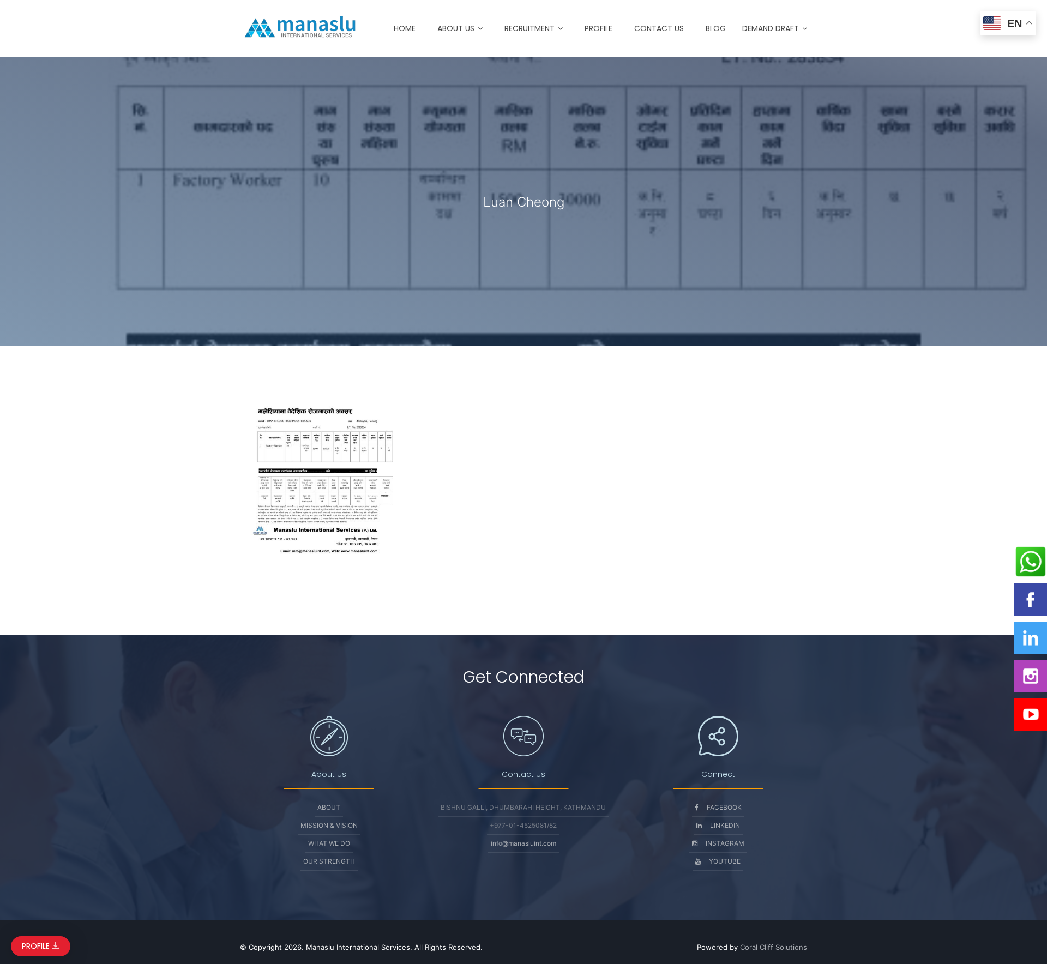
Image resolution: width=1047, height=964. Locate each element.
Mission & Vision (329, 825)
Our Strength (329, 861)
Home (405, 28)
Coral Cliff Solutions (773, 947)
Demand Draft (770, 28)
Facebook (724, 807)
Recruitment (529, 28)
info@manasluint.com (523, 843)
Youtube (725, 861)
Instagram (725, 843)
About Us (455, 28)
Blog (716, 28)
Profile (598, 28)
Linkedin (725, 825)
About (328, 807)
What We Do (329, 843)
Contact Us (659, 28)
